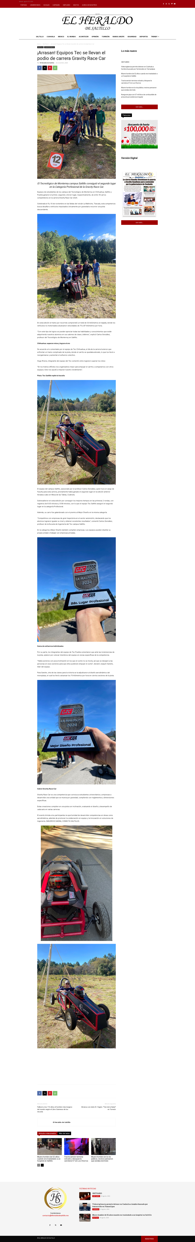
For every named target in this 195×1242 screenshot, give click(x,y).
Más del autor (64, 1133)
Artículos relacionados (47, 1133)
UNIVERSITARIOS (49, 47)
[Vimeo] (172, 3)
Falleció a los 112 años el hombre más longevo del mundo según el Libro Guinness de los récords (54, 1109)
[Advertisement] (76, 1067)
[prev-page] (38, 1165)
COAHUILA (96, 1209)
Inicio (39, 44)
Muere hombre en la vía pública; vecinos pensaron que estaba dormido (102, 1159)
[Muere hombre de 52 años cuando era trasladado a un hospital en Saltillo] (49, 1146)
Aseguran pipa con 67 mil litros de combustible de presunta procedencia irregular (138, 96)
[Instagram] (166, 3)
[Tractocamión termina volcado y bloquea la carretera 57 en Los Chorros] (76, 1146)
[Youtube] (174, 3)
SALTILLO (46, 44)
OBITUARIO (125, 62)
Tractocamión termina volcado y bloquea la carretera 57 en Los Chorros (76, 1159)
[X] (169, 3)
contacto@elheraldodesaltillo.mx (55, 1216)
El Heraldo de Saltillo (47, 63)
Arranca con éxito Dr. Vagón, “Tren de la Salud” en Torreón (98, 1108)
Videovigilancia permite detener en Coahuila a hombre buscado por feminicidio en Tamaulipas (138, 68)
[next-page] (42, 1165)
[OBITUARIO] (85, 1196)
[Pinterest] (50, 68)
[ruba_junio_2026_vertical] (139, 148)
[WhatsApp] (55, 68)
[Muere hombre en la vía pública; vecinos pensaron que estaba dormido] (103, 1146)
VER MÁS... (139, 107)
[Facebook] (163, 3)
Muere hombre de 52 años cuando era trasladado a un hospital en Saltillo (48, 1159)
